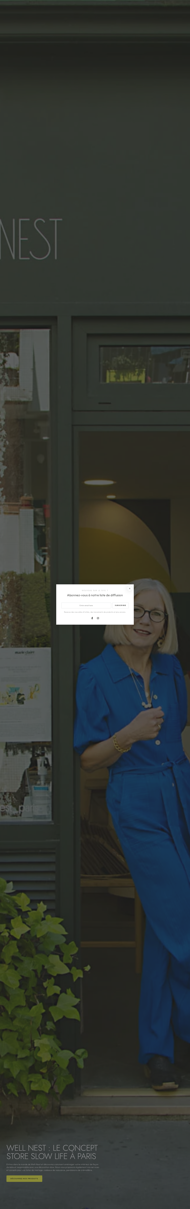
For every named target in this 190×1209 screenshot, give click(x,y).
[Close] (129, 588)
